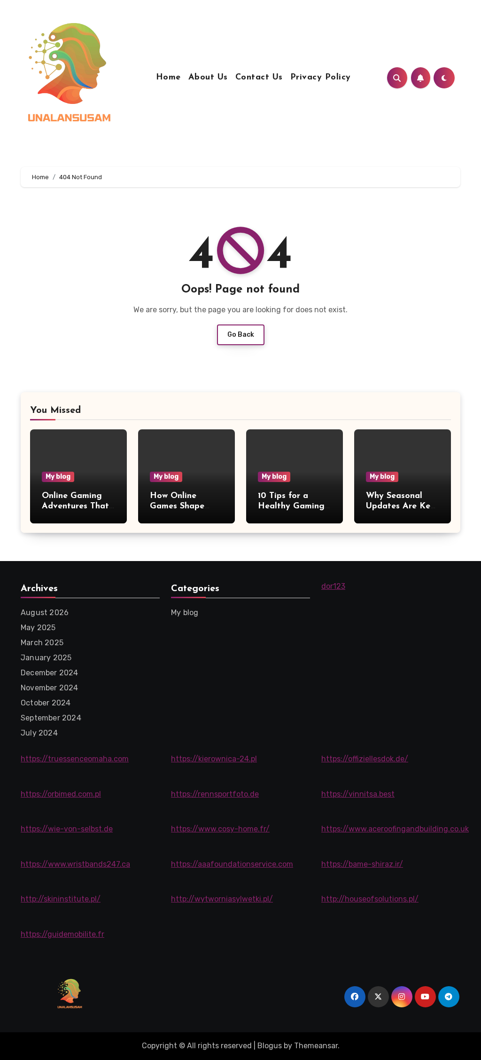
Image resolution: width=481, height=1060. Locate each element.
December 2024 (49, 672)
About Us (208, 77)
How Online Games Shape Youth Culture (177, 506)
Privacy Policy (320, 77)
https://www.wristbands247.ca (75, 864)
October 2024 (45, 702)
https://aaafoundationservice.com (232, 864)
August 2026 (45, 612)
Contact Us (259, 77)
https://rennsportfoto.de (215, 794)
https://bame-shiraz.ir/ (362, 864)
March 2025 (42, 642)
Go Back (240, 335)
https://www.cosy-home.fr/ (220, 828)
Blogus (269, 1045)
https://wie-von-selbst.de (67, 828)
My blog (58, 477)
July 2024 (39, 732)
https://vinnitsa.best (358, 794)
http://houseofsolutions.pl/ (370, 898)
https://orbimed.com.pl (61, 794)
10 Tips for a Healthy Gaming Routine (291, 506)
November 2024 (49, 687)
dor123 (333, 586)
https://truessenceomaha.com (75, 758)
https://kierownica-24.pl (214, 758)
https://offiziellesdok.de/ (364, 758)
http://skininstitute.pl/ (61, 898)
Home (168, 77)
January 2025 (46, 657)
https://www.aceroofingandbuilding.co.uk (395, 828)
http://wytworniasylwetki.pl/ (222, 898)
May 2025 (38, 627)
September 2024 (51, 717)
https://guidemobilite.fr (62, 934)
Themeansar (316, 1045)
